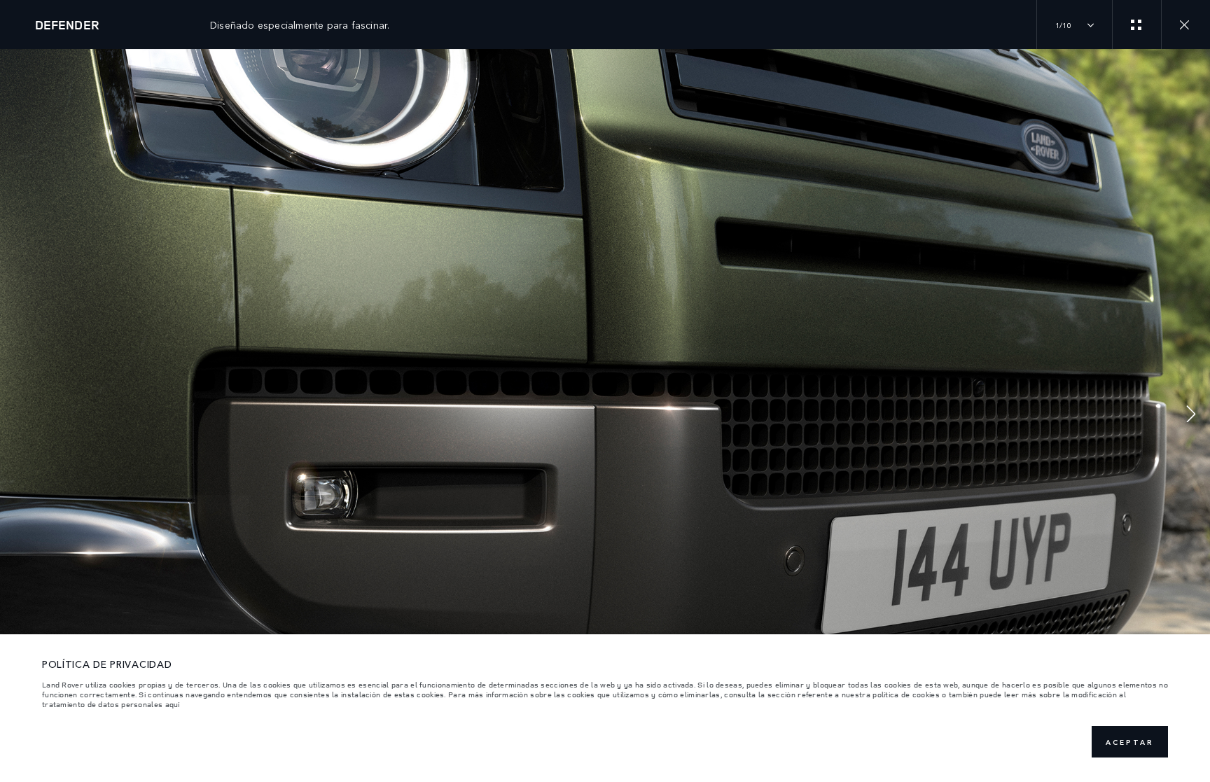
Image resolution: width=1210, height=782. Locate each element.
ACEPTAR (1130, 742)
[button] (1191, 415)
